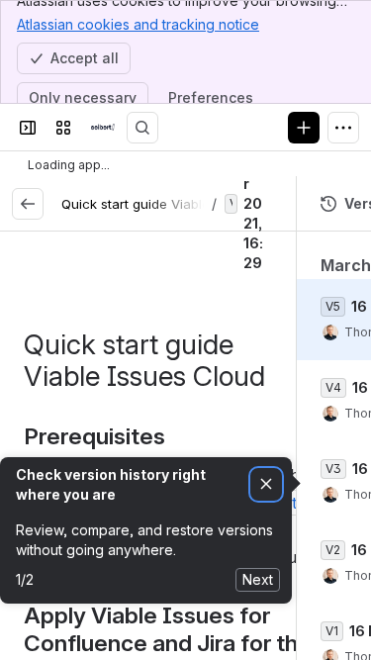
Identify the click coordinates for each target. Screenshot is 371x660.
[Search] (142, 127)
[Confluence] (103, 127)
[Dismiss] (266, 484)
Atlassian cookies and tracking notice (138, 24)
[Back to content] (28, 204)
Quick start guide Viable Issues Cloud (179, 204)
